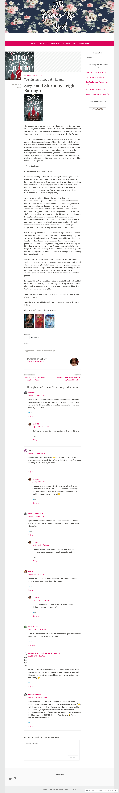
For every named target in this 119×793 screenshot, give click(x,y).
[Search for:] (97, 58)
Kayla (30, 571)
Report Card (68, 44)
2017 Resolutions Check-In (95, 89)
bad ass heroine (35, 351)
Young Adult (37, 76)
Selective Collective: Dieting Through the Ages (35, 377)
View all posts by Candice (35, 361)
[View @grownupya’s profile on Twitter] (11, 778)
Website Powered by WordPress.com (59, 789)
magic (53, 351)
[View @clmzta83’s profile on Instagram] (15, 778)
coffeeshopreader (35, 514)
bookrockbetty (34, 695)
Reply (30, 416)
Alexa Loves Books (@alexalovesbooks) (44, 653)
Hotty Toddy (46, 351)
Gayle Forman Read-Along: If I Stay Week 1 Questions (69, 377)
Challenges (84, 44)
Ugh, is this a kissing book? (95, 77)
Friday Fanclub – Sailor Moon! (96, 72)
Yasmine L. (32, 393)
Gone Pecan (33, 627)
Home (33, 44)
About (42, 44)
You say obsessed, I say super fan (97, 94)
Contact (53, 44)
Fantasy (27, 76)
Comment (73, 757)
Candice (18, 87)
